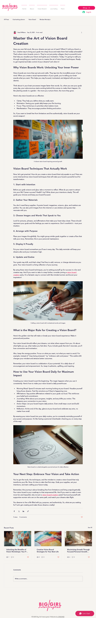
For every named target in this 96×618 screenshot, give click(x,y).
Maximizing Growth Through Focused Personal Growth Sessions (78, 550)
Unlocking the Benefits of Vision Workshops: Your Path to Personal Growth (17, 550)
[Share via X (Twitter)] (19, 511)
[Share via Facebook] (14, 511)
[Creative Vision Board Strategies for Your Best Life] (48, 538)
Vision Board (32, 19)
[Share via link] (28, 511)
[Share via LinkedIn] (23, 511)
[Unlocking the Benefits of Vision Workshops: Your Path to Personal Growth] (17, 538)
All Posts (6, 19)
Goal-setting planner (19, 19)
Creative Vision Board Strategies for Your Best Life (48, 550)
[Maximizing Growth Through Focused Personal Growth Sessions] (78, 538)
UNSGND (61, 617)
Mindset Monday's (45, 19)
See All (90, 527)
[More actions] (81, 32)
